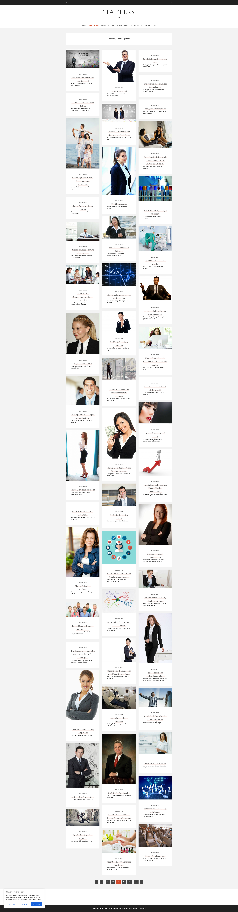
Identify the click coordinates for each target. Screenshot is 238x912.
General (147, 25)
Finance (119, 25)
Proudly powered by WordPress (136, 908)
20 (129, 882)
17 (113, 882)
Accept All (36, 904)
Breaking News (94, 25)
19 (124, 882)
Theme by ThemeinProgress (117, 908)
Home (84, 25)
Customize (12, 904)
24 (136, 882)
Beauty (103, 25)
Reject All (24, 904)
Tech (154, 25)
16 (107, 882)
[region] (24, 898)
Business (111, 25)
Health (126, 25)
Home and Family (136, 25)
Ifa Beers (119, 13)
